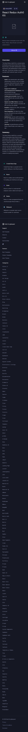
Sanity (4, 599)
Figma (3, 397)
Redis (3, 685)
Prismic (4, 566)
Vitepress (5, 668)
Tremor (4, 656)
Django (4, 370)
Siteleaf (4, 611)
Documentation (6, 376)
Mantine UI (5, 483)
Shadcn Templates (7, 255)
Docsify (4, 373)
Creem (3, 543)
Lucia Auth (5, 477)
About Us (4, 234)
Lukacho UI (5, 480)
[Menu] (25, 2)
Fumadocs (4, 424)
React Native (6, 584)
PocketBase (5, 709)
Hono (3, 450)
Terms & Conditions (7, 725)
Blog (3, 302)
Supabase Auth (6, 635)
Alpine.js (5, 266)
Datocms (4, 358)
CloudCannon (5, 332)
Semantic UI (5, 605)
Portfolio (5, 561)
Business (4, 320)
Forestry (4, 412)
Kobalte (4, 462)
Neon (3, 697)
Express (4, 394)
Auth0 (3, 287)
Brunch (4, 314)
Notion (4, 528)
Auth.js (4, 290)
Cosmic (4, 343)
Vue (3, 671)
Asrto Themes (5, 258)
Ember (3, 391)
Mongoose (4, 706)
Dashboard (5, 355)
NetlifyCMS (5, 513)
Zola (3, 682)
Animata (4, 275)
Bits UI (4, 296)
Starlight (5, 617)
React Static (6, 587)
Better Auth (5, 293)
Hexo (3, 447)
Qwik (3, 569)
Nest (3, 510)
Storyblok (5, 620)
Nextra (4, 522)
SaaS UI (4, 596)
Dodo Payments (6, 540)
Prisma (4, 563)
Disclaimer (4, 728)
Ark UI (4, 281)
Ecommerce (5, 382)
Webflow (4, 679)
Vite (3, 665)
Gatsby (4, 427)
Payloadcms (5, 552)
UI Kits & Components (8, 659)
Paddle (4, 534)
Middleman (5, 501)
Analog (4, 269)
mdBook (4, 492)
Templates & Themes (7, 650)
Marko (3, 486)
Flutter (4, 409)
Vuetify (4, 676)
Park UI (4, 549)
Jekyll (4, 459)
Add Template (5, 231)
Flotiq (4, 406)
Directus (4, 367)
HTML (3, 453)
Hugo (3, 456)
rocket (4, 593)
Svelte (4, 638)
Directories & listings (9, 364)
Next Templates (6, 252)
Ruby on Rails (6, 575)
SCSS (3, 602)
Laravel (4, 468)
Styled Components (7, 629)
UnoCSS (4, 662)
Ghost (3, 433)
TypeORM (4, 700)
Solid (3, 614)
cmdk (3, 334)
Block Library (6, 299)
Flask (3, 403)
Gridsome (4, 439)
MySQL (3, 691)
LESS (3, 474)
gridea (4, 436)
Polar (3, 537)
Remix (3, 590)
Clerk (3, 329)
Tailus (4, 641)
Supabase (4, 632)
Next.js (4, 519)
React (3, 578)
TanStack (4, 647)
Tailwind (4, 644)
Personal (4, 555)
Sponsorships (5, 240)
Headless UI (5, 445)
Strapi (4, 623)
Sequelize (5, 703)
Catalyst (4, 323)
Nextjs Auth (5, 516)
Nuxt (3, 531)
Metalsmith (5, 495)
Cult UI (4, 349)
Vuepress (4, 674)
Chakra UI (5, 326)
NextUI (4, 525)
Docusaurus (5, 379)
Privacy (4, 722)
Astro (3, 284)
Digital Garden (6, 361)
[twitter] (14, 244)
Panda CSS (5, 546)
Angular (4, 272)
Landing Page (6, 465)
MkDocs (4, 504)
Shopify (4, 608)
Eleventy (4, 388)
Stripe (4, 626)
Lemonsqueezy (6, 471)
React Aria (5, 581)
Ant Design (5, 278)
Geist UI (4, 430)
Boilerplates (6, 305)
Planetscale (5, 558)
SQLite (4, 694)
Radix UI (4, 572)
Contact (4, 237)
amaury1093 (8, 8)
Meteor (4, 498)
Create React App (7, 346)
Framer (4, 415)
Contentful (5, 337)
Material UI (5, 489)
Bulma (3, 317)
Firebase (4, 400)
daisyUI (4, 352)
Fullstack (5, 421)
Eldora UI (5, 385)
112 (16, 8)
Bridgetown (5, 311)
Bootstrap (5, 308)
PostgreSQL (5, 688)
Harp (3, 442)
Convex (4, 340)
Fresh (3, 418)
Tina (3, 653)
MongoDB (4, 507)
